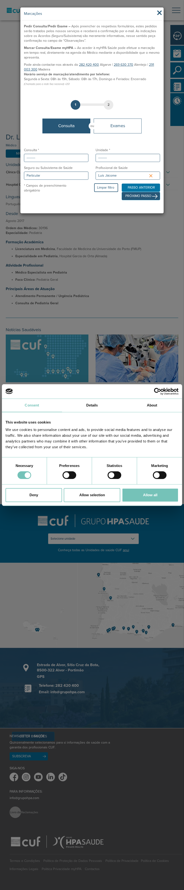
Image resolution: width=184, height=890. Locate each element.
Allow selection (92, 495)
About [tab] (152, 405)
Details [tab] (92, 405)
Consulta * (31, 150)
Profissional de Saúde (112, 168)
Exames (117, 125)
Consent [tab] (32, 405)
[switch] (69, 475)
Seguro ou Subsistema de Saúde (48, 168)
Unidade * (103, 150)
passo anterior (141, 187)
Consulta (66, 125)
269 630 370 (123, 65)
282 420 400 (89, 65)
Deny (33, 495)
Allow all (150, 495)
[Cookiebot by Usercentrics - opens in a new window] (157, 391)
